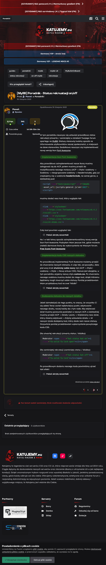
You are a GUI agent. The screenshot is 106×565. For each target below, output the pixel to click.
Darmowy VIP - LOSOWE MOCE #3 (53, 61)
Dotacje (82, 515)
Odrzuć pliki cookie (42, 560)
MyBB (55, 141)
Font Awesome (64, 150)
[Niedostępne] (70, 121)
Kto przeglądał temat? (20, 84)
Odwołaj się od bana (88, 511)
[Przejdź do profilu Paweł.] (11, 96)
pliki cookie (38, 549)
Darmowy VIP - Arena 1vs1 (53, 54)
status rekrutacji (95, 382)
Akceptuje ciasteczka (17, 560)
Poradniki (39, 96)
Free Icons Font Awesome (52, 249)
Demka (49, 511)
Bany (48, 506)
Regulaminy (84, 506)
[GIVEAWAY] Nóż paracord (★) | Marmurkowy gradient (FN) (50, 4)
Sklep (48, 515)
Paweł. (16, 109)
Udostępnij (48, 84)
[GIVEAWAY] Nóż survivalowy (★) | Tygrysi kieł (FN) (50, 11)
